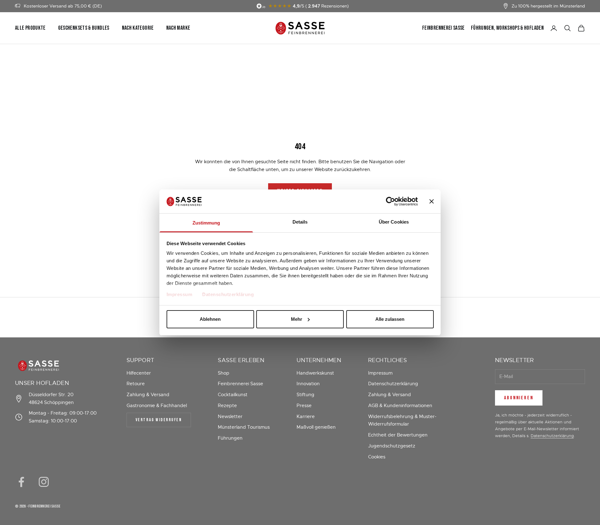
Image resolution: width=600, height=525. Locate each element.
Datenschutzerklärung (228, 294)
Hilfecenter (139, 373)
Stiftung (305, 394)
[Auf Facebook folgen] (21, 482)
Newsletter (230, 416)
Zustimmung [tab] (206, 222)
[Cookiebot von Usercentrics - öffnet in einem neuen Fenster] (390, 201)
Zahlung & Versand (148, 394)
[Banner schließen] (431, 201)
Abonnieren (518, 398)
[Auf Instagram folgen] (44, 482)
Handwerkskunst (315, 373)
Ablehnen (210, 319)
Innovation (308, 383)
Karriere (306, 416)
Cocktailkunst (233, 394)
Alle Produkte (30, 28)
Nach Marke (178, 28)
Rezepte (227, 405)
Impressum (179, 294)
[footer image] (57, 365)
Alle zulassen (389, 319)
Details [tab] (300, 222)
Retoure (136, 383)
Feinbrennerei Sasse (443, 28)
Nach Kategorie (138, 28)
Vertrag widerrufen (159, 419)
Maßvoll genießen (316, 427)
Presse (304, 405)
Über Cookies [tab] (394, 222)
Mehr (296, 319)
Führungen (230, 438)
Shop (223, 373)
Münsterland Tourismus (244, 427)
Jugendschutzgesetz (391, 446)
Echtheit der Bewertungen (398, 435)
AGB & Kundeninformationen (400, 405)
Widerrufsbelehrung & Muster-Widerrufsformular (402, 420)
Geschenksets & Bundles (83, 28)
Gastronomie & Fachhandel (157, 405)
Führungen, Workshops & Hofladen (507, 28)
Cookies (376, 457)
